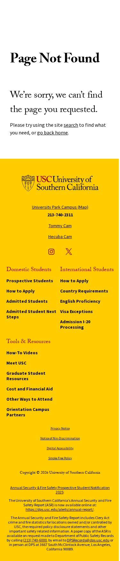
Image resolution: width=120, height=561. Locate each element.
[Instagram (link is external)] (51, 251)
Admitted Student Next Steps (31, 314)
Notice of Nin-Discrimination (60, 438)
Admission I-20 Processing (75, 324)
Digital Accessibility (60, 448)
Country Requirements (84, 291)
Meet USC (16, 363)
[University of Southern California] (60, 184)
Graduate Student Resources (25, 375)
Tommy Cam (60, 225)
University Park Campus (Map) (60, 207)
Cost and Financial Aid (29, 389)
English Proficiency (80, 301)
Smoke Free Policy (60, 458)
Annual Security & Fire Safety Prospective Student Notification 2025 (60, 489)
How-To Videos (22, 353)
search (71, 125)
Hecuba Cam (60, 236)
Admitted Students (27, 301)
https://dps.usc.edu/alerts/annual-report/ (59, 509)
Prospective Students (29, 281)
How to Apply (20, 291)
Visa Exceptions (76, 311)
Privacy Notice (60, 428)
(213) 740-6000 (35, 540)
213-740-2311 (60, 215)
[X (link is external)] (69, 251)
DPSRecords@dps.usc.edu (88, 540)
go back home (52, 132)
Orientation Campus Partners (27, 412)
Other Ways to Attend (29, 399)
